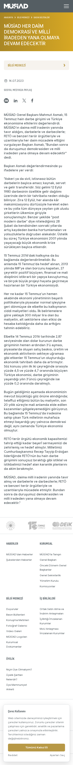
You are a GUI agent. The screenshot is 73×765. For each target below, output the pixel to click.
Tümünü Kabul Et (37, 747)
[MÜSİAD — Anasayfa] (16, 6)
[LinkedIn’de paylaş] (16, 101)
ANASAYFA (8, 17)
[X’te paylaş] (24, 101)
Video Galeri (14, 631)
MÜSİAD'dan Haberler (19, 554)
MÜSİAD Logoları (16, 636)
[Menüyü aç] (66, 6)
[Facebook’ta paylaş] (32, 101)
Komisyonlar (47, 586)
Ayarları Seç (57, 755)
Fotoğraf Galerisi (16, 625)
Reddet (13, 755)
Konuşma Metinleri (17, 620)
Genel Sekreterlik (50, 575)
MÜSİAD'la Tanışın (50, 554)
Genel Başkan (48, 559)
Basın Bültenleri (15, 614)
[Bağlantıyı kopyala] (6, 100)
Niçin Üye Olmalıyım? (19, 669)
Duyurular (12, 609)
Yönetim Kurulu (49, 580)
